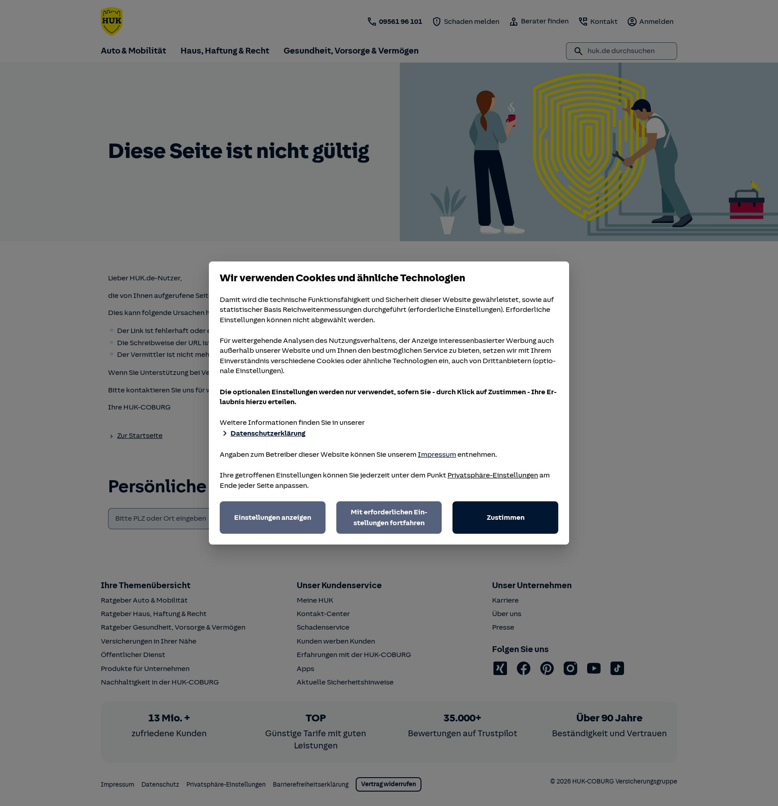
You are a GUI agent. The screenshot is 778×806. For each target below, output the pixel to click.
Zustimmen (506, 517)
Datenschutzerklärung (268, 433)
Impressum (437, 454)
